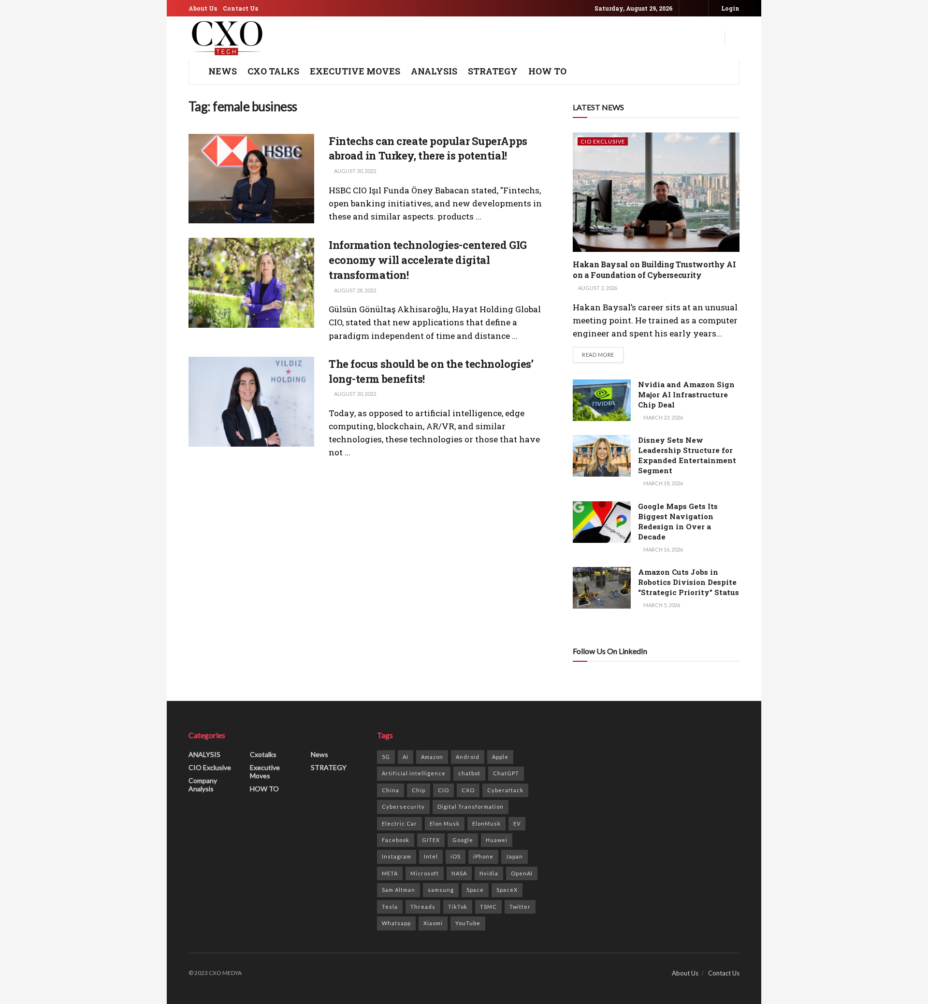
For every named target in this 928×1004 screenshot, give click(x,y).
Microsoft (424, 873)
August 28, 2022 (354, 290)
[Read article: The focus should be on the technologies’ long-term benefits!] (251, 402)
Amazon (432, 757)
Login (730, 8)
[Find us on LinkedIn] (699, 8)
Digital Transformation (470, 806)
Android (467, 757)
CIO (443, 790)
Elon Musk (445, 823)
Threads (422, 906)
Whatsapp (396, 923)
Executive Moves (355, 71)
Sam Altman (398, 890)
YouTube (467, 923)
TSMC (488, 906)
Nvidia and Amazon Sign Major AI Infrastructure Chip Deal (686, 394)
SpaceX (507, 890)
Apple (500, 757)
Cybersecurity (403, 806)
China (390, 790)
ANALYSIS (434, 71)
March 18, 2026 (662, 483)
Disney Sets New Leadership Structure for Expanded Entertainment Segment (687, 455)
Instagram (396, 856)
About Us (202, 8)
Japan (514, 856)
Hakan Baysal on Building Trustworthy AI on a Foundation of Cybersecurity (654, 269)
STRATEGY (493, 71)
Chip (418, 790)
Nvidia (488, 873)
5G (386, 757)
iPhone (483, 856)
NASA (459, 873)
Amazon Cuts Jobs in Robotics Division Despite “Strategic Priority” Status (688, 582)
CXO (468, 790)
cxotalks (263, 754)
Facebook (395, 840)
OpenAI (522, 873)
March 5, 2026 (661, 605)
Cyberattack (505, 790)
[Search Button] (736, 38)
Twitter (520, 906)
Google (462, 840)
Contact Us (240, 8)
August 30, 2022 (354, 171)
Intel (431, 856)
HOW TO (547, 71)
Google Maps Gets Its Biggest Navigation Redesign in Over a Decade (678, 521)
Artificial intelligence (414, 773)
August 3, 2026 (597, 288)
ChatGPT (506, 773)
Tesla (390, 906)
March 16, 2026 (662, 549)
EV (517, 823)
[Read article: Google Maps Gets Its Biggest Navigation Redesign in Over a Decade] (602, 522)
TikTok (457, 906)
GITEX (431, 840)
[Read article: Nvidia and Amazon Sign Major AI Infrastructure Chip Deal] (602, 400)
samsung (441, 890)
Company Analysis (202, 784)
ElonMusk (486, 823)
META (390, 873)
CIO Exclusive (602, 141)
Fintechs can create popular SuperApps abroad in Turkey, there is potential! (428, 148)
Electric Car (399, 823)
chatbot (469, 773)
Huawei (497, 840)
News (319, 754)
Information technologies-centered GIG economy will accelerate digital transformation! (428, 260)
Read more (603, 354)
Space (475, 890)
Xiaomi (433, 923)
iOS (455, 856)
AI (405, 757)
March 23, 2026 (662, 417)
